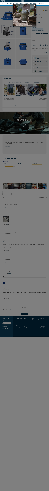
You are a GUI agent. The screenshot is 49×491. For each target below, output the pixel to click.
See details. (26, 24)
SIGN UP (25, 22)
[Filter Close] (34, 5)
